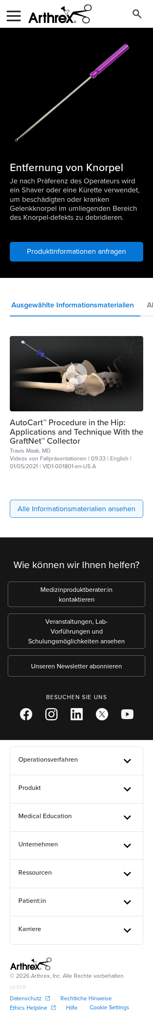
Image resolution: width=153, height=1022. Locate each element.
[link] (76, 431)
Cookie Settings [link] (109, 1007)
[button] (75, 307)
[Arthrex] (57, 14)
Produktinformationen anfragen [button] (76, 251)
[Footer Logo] (31, 964)
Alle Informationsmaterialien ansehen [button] (76, 508)
